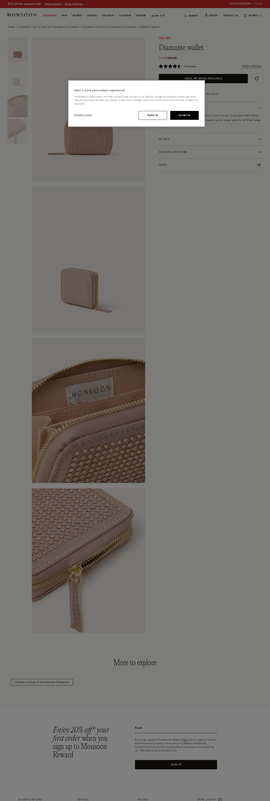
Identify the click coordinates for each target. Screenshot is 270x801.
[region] (136, 103)
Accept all (184, 115)
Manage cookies (83, 115)
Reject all (152, 115)
